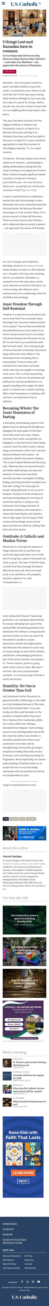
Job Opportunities (11, 1268)
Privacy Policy (25, 1290)
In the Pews (18, 1098)
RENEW (8, 1234)
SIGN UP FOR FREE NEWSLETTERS (14, 1241)
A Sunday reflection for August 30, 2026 (28, 1077)
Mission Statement (12, 1255)
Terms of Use (43, 1287)
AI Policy (28, 1255)
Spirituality (31, 819)
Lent (22, 819)
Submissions (30, 1268)
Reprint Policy (9, 1263)
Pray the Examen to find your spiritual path (24, 982)
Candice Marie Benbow (23, 925)
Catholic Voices (21, 1072)
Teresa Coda (18, 1067)
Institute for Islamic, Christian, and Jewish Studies (24, 863)
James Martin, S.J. (23, 956)
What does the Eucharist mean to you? (29, 1103)
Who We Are (8, 1260)
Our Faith (9, 71)
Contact (28, 1263)
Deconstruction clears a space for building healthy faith (24, 918)
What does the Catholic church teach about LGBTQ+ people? (24, 949)
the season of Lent (33, 265)
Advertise (28, 1260)
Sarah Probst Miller (22, 1080)
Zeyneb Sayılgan (10, 75)
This (28, 148)
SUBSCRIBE (10, 1224)
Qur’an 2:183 (29, 190)
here (5, 110)
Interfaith (14, 819)
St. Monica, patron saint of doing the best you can (29, 1064)
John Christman (20, 1107)
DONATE (8, 1229)
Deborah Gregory (23, 986)
